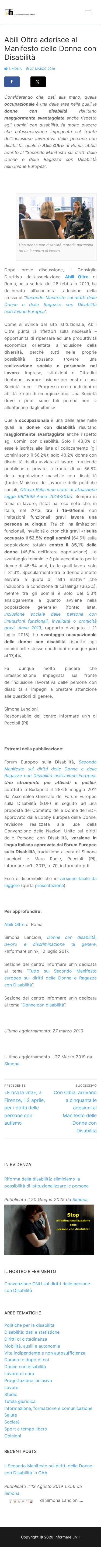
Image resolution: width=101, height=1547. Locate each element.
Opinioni (12, 1435)
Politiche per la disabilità (29, 1325)
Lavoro (11, 1387)
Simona (15, 69)
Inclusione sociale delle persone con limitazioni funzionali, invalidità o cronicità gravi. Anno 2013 (50, 621)
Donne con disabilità (43, 1005)
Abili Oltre (14, 924)
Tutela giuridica (20, 1401)
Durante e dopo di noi (26, 1359)
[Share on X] (38, 81)
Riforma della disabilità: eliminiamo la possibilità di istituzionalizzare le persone (46, 1182)
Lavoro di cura (19, 1373)
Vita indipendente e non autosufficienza (44, 1353)
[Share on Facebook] (12, 81)
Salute (10, 1415)
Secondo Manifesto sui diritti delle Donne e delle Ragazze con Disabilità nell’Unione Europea (50, 304)
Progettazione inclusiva (28, 1380)
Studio (11, 1394)
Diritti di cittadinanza (25, 1339)
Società (12, 1422)
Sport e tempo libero (25, 1429)
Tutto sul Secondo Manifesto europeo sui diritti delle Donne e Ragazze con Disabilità (50, 977)
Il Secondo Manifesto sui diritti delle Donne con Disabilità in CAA (48, 1469)
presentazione (49, 885)
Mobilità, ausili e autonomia (32, 1346)
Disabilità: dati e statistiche (32, 1332)
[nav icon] (88, 12)
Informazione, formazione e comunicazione (48, 1408)
